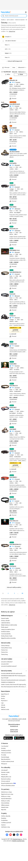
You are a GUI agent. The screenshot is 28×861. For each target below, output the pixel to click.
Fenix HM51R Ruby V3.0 (15, 272)
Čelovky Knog (4, 654)
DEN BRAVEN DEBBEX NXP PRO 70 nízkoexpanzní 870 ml (14, 676)
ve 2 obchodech (13, 199)
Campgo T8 (12, 185)
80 (22, 593)
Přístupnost (4, 764)
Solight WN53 (12, 364)
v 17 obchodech (13, 118)
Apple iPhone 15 (5, 694)
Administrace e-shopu (6, 792)
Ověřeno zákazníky (5, 816)
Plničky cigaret (4, 627)
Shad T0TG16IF (4, 678)
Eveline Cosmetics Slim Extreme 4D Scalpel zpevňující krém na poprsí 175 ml (14, 684)
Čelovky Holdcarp (5, 645)
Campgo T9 (12, 315)
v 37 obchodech (13, 264)
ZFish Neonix (12, 566)
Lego (2, 703)
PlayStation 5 (4, 701)
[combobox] (14, 15)
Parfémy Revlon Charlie (6, 636)
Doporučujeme (5, 691)
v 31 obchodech (13, 286)
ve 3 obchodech (13, 491)
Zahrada (3, 705)
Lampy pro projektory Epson (8, 629)
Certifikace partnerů (6, 822)
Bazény (3, 698)
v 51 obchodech (13, 220)
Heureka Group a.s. (17, 839)
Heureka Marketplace (6, 798)
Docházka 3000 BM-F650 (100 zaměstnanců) (11, 673)
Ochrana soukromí (5, 781)
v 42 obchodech (13, 307)
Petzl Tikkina (12, 207)
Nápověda (3, 809)
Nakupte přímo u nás (6, 777)
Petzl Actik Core (13, 228)
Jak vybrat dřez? (5, 664)
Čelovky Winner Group (6, 648)
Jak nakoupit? (4, 770)
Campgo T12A (13, 344)
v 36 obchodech (13, 399)
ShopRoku (3, 818)
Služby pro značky (5, 801)
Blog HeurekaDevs (5, 759)
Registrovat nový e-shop (7, 794)
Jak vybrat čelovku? (14, 151)
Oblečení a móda (5, 709)
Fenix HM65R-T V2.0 (14, 250)
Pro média (3, 755)
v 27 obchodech (13, 443)
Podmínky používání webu (18, 841)
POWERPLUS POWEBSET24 (8, 682)
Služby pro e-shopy (5, 796)
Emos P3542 (12, 499)
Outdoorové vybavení (19, 19)
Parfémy (3, 696)
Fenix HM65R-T (13, 477)
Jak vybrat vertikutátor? (7, 662)
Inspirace (3, 825)
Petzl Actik (12, 294)
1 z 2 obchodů (12, 334)
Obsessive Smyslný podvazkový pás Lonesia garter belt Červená (14, 680)
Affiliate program (5, 805)
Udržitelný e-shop (5, 827)
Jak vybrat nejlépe (6, 659)
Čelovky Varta (4, 652)
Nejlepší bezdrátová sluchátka (8, 638)
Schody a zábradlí (5, 621)
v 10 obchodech (13, 94)
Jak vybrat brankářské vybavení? (9, 666)
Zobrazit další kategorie (14, 61)
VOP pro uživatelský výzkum (8, 785)
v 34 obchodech (13, 534)
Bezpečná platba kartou (7, 783)
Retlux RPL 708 (13, 80)
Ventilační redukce (5, 631)
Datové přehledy (5, 803)
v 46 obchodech (13, 177)
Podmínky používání (6, 750)
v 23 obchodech (13, 421)
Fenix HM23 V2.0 (13, 385)
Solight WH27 (12, 407)
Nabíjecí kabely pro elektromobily (9, 625)
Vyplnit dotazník (14, 731)
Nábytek (3, 707)
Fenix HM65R (12, 429)
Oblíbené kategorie (7, 616)
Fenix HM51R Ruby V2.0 (15, 544)
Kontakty (3, 748)
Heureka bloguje (5, 757)
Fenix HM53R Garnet (14, 104)
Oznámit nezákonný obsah (7, 761)
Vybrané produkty (6, 671)
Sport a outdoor (10, 19)
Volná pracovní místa (6, 753)
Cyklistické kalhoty (5, 623)
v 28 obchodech (13, 512)
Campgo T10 (12, 451)
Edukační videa (4, 807)
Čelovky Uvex (4, 650)
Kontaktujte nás (14, 726)
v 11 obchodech (13, 141)
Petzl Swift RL (13, 163)
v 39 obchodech (13, 242)
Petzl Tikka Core (13, 521)
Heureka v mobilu (5, 772)
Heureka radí (4, 774)
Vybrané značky (5, 643)
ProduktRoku (4, 820)
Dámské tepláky (5, 618)
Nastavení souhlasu (6, 779)
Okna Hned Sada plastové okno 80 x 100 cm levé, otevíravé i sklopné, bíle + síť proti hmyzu (14, 687)
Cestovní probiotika (6, 634)
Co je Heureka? (4, 746)
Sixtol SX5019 (12, 128)
